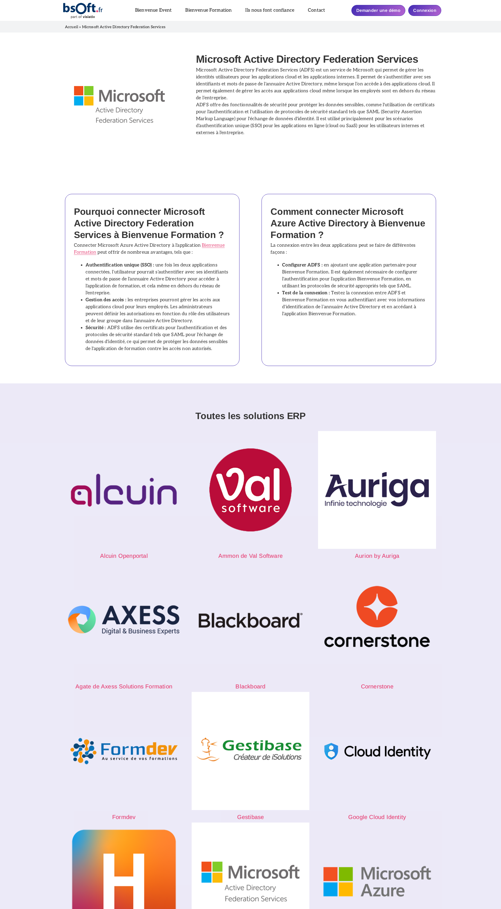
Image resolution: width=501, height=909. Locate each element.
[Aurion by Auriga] (377, 490)
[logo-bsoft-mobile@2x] (83, 4)
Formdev (123, 817)
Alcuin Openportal (124, 556)
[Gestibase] (251, 751)
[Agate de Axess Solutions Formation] (124, 620)
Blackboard (250, 686)
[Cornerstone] (377, 620)
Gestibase (250, 817)
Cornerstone (377, 686)
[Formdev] (124, 751)
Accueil (71, 27)
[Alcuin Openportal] (124, 490)
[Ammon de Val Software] (251, 490)
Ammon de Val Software (250, 556)
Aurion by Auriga (377, 556)
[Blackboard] (251, 620)
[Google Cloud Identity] (377, 751)
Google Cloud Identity (377, 817)
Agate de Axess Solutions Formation (123, 686)
